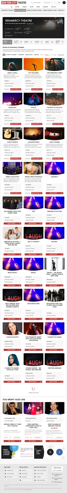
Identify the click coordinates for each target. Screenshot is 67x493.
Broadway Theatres (7, 10)
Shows (17, 7)
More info (6, 89)
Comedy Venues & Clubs (50, 10)
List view (60, 55)
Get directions (29, 23)
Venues (25, 7)
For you (53, 7)
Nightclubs (61, 10)
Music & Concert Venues (34, 10)
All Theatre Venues (20, 10)
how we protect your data (29, 454)
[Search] (59, 2)
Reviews (45, 7)
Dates (31, 7)
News (38, 7)
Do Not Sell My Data (27, 489)
